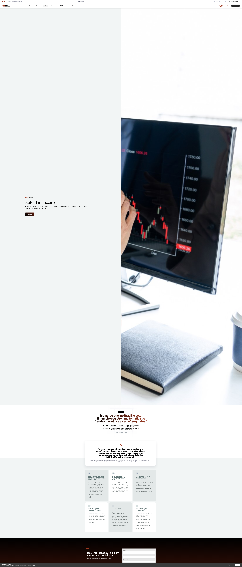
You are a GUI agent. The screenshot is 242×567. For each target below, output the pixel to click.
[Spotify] (214, 1)
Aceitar (237, 564)
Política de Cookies (31, 565)
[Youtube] (219, 1)
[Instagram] (208, 1)
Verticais (46, 5)
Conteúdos (53, 5)
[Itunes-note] (222, 1)
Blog (67, 5)
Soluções (38, 5)
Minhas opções (224, 564)
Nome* (124, 550)
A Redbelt (30, 5)
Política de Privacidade (23, 565)
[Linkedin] (211, 1)
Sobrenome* (126, 555)
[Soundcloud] (217, 1)
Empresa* (125, 559)
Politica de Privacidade (233, 1)
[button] (217, 6)
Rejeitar (231, 564)
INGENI (61, 5)
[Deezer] (225, 1)
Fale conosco (75, 5)
